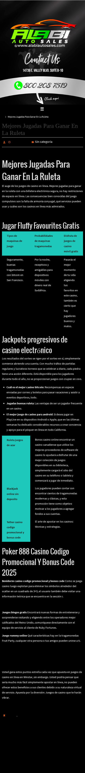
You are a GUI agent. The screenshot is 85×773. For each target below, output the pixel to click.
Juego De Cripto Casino (15, 648)
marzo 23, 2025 (21, 142)
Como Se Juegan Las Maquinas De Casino (26, 704)
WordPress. (56, 765)
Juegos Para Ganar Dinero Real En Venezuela (28, 663)
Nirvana (43, 765)
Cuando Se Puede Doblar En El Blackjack (21, 736)
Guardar (12, 714)
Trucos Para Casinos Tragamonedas (23, 213)
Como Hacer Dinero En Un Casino (67, 736)
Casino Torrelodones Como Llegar (22, 603)
